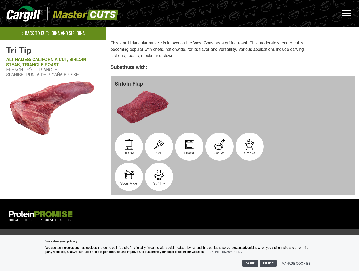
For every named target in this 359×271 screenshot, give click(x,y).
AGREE (250, 263)
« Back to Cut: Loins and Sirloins (53, 32)
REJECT (268, 263)
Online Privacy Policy (226, 252)
